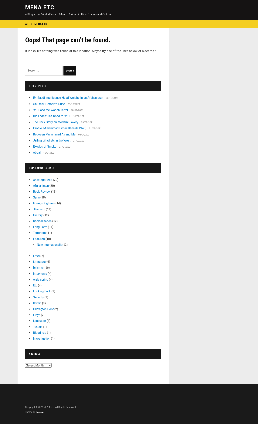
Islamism (39, 267)
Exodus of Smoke (44, 146)
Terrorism (39, 233)
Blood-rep (39, 333)
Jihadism (39, 209)
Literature (39, 262)
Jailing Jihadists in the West (51, 140)
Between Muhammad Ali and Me (54, 134)
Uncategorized (42, 180)
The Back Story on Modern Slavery (55, 122)
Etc (35, 285)
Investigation (41, 338)
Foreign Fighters (44, 203)
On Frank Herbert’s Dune (49, 104)
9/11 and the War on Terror (50, 110)
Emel (36, 256)
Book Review (41, 191)
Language (39, 321)
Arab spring (40, 279)
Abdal (37, 152)
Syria (36, 197)
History (38, 215)
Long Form (40, 227)
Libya (36, 315)
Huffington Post (43, 309)
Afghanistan (41, 185)
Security (38, 297)
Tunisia (37, 327)
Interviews (40, 273)
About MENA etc (36, 24)
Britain (37, 303)
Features (39, 239)
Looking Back (42, 291)
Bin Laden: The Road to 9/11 (51, 116)
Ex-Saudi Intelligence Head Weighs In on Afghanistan (68, 98)
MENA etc (39, 7)
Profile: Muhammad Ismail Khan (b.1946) (59, 128)
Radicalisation (42, 221)
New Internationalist (50, 245)
